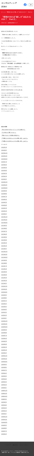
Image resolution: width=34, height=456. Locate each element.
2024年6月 (4, 199)
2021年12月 (4, 286)
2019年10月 (4, 361)
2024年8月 (4, 193)
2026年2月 (4, 147)
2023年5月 (4, 237)
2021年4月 (4, 309)
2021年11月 (4, 289)
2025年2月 (4, 176)
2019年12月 (4, 356)
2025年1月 (4, 179)
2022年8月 (4, 263)
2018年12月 (4, 390)
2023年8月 (4, 228)
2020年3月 (4, 347)
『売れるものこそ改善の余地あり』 (10, 135)
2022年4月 (4, 275)
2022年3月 (4, 277)
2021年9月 (4, 295)
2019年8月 (4, 367)
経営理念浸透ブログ (13, 23)
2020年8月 (4, 332)
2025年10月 (4, 159)
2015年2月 (4, 411)
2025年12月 (4, 153)
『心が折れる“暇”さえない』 (8, 132)
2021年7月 (4, 301)
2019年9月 (4, 364)
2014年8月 (4, 428)
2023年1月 (4, 248)
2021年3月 (4, 312)
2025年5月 (4, 167)
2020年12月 (4, 321)
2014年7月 (4, 431)
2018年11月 (4, 393)
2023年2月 (4, 246)
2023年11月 (4, 220)
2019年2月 (4, 385)
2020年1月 (4, 353)
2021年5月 (4, 306)
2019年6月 (4, 373)
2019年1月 (4, 387)
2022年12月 (4, 251)
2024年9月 (4, 191)
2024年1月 (4, 214)
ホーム (3, 12)
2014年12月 (4, 416)
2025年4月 (4, 170)
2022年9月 (4, 260)
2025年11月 (4, 156)
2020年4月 (4, 344)
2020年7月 (4, 335)
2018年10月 (4, 396)
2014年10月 (4, 422)
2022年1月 (4, 283)
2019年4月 (4, 379)
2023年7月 (4, 231)
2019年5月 (4, 376)
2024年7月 (4, 196)
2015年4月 (4, 405)
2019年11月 (4, 359)
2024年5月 (4, 202)
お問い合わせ (15, 445)
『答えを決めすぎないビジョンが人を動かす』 (13, 129)
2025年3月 (4, 173)
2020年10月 (4, 327)
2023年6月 (4, 234)
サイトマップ (8, 445)
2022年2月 (4, 280)
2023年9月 (4, 225)
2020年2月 (4, 350)
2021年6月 (4, 303)
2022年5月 (4, 272)
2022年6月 (4, 269)
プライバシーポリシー (24, 445)
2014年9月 (4, 425)
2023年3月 (4, 243)
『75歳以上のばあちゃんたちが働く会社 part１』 (14, 141)
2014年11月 (4, 419)
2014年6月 (4, 434)
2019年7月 (4, 370)
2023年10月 (4, 222)
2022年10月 (4, 257)
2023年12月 (4, 217)
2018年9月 (4, 399)
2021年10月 (4, 292)
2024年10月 (4, 188)
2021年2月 (4, 315)
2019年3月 (4, 382)
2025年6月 (4, 164)
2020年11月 (4, 324)
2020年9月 (4, 330)
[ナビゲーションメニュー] (31, 4)
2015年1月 (4, 413)
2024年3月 (4, 208)
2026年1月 (4, 150)
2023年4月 (4, 240)
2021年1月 (4, 318)
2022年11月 (4, 254)
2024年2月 (4, 211)
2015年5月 (4, 402)
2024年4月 (4, 205)
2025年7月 (4, 162)
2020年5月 (4, 341)
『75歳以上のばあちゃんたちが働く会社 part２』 (14, 138)
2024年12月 (4, 182)
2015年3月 (4, 408)
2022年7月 (4, 266)
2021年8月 (4, 298)
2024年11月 (4, 185)
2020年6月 (4, 338)
